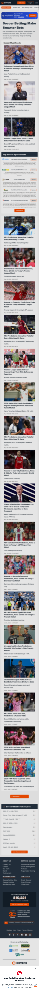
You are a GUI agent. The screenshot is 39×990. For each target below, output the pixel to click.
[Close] (35, 968)
